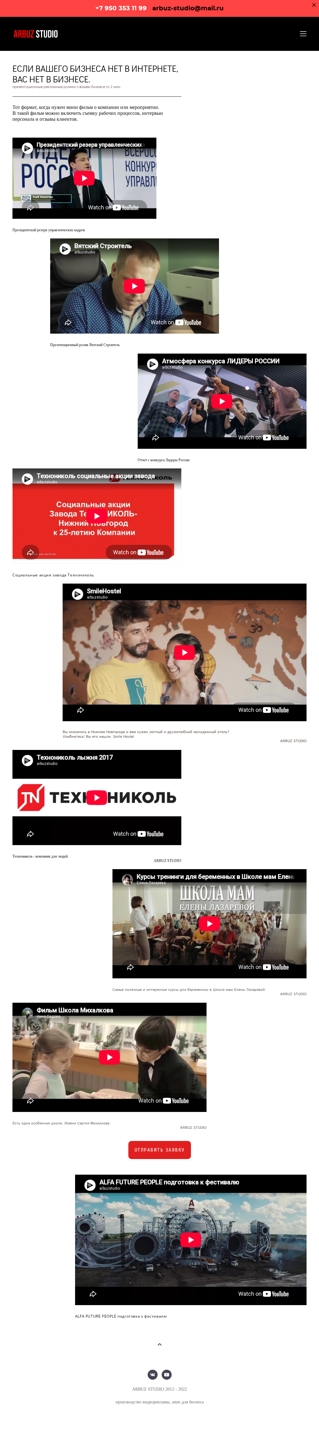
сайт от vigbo (159, 1419)
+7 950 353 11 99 (121, 8)
